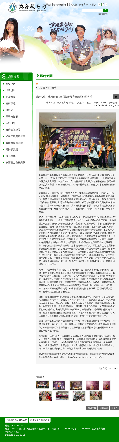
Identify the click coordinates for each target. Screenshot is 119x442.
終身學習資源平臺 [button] (15, 136)
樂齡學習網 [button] (12, 149)
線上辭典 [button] (10, 156)
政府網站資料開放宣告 (16, 420)
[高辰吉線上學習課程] (96, 395)
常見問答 (72, 4)
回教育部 (83, 4)
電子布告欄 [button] (12, 116)
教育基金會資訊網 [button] (15, 162)
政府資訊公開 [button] (13, 129)
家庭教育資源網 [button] (14, 143)
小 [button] (99, 4)
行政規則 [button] (10, 90)
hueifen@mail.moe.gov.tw (106, 105)
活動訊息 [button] (10, 123)
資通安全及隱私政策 (40, 420)
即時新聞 (51, 87)
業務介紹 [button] (10, 83)
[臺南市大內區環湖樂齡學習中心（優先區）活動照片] (62, 395)
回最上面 (104, 408)
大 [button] (106, 4)
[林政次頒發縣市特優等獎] (76, 385)
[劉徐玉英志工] (107, 385)
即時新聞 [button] (10, 97)
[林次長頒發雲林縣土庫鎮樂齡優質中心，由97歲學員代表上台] (59, 385)
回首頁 (93, 4)
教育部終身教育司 (27, 8)
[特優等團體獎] (42, 384)
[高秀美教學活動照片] (79, 396)
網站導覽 (47, 4)
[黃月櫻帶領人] (92, 385)
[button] (105, 10)
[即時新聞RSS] (37, 84)
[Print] (116, 96)
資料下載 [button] (10, 103)
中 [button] (102, 4)
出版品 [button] (9, 110)
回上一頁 (92, 408)
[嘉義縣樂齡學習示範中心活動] (45, 396)
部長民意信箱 (59, 4)
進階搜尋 (103, 13)
